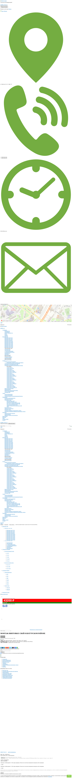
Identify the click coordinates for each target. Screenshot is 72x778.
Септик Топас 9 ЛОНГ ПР (11, 383)
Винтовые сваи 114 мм (9, 343)
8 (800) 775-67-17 (3, 4)
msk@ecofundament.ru (12, 752)
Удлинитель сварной (8, 356)
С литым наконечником (9, 351)
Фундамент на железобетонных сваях (11, 364)
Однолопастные (7, 349)
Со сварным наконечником (9, 352)
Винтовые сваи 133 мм (9, 344)
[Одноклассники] (5, 647)
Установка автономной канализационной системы (14, 365)
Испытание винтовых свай (11, 401)
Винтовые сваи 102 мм (9, 341)
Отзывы (6, 334)
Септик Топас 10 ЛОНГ (11, 386)
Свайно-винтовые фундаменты (10, 361)
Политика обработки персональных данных (10, 664)
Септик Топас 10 (10, 384)
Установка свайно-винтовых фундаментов (10, 671)
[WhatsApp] (17, 647)
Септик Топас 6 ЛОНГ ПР (11, 376)
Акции (4, 393)
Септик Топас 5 (9, 369)
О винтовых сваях (8, 500)
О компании (5, 330)
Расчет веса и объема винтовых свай (13, 402)
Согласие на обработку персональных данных (13, 410)
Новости (6, 335)
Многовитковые (7, 455)
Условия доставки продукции (10, 398)
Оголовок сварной (8, 357)
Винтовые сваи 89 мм (8, 340)
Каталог (4, 420)
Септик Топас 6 (9, 373)
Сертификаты (7, 432)
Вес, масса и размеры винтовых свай (13, 403)
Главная (1, 524)
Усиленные (7, 454)
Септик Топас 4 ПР (10, 368)
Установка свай (7, 392)
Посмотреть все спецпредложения (36, 629)
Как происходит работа (9, 399)
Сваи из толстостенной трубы (12, 404)
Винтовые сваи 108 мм (9, 342)
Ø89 (7, 578)
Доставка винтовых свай (7, 673)
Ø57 (7, 574)
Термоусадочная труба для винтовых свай (14, 405)
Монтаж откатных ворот (9, 388)
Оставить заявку (5, 419)
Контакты (4, 417)
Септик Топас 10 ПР (10, 385)
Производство (7, 331)
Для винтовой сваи (8, 572)
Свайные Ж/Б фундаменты (7, 677)
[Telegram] (11, 647)
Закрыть (2, 772)
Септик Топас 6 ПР (10, 374)
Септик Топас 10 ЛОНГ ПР (12, 387)
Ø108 (8, 580)
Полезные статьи (8, 409)
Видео (6, 333)
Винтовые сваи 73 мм (8, 338)
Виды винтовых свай (10, 501)
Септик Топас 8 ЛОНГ (11, 378)
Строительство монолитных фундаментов (12, 363)
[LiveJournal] (2, 647)
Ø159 (8, 583)
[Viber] (14, 647)
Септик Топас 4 (9, 367)
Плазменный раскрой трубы (8, 675)
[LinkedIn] (1, 647)
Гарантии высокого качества (10, 413)
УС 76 (8, 555)
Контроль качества (8, 407)
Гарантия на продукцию (9, 408)
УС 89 (8, 557)
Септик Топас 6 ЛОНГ (11, 375)
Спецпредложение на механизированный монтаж (14, 396)
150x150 (8, 587)
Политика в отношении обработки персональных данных (15, 411)
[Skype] (10, 647)
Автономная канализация (7, 678)
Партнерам (4, 412)
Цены (8, 406)
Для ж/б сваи (7, 585)
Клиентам (6, 524)
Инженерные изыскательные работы (11, 390)
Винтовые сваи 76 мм (8, 339)
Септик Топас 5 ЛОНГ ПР (11, 372)
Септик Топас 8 (9, 477)
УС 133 (8, 560)
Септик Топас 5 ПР (10, 370)
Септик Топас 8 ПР (10, 478)
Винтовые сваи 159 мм (9, 345)
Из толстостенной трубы (9, 562)
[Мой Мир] (4, 647)
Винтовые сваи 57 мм (8, 337)
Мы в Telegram (4, 11)
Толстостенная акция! (8, 394)
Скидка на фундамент (9, 395)
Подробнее (50, 776)
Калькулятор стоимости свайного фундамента (15, 362)
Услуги (4, 360)
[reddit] (8, 647)
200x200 (8, 589)
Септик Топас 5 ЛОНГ (11, 371)
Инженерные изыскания (7, 674)
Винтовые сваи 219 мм (9, 346)
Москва (10, 9)
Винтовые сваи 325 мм (9, 347)
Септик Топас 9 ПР (10, 381)
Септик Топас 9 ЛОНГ (11, 382)
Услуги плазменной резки (9, 391)
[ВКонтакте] (15, 647)
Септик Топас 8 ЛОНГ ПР (11, 379)
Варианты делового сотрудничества (11, 415)
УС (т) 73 (8, 564)
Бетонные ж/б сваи (8, 359)
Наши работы (5, 416)
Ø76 (7, 576)
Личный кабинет (8, 414)
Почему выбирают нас (9, 433)
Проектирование (8, 389)
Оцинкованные (7, 353)
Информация (5, 397)
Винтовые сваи (5, 336)
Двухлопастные (7, 350)
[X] (12, 647)
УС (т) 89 (8, 566)
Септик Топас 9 (9, 380)
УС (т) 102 (8, 568)
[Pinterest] (7, 647)
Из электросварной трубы (9, 551)
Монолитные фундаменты (7, 676)
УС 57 (8, 553)
